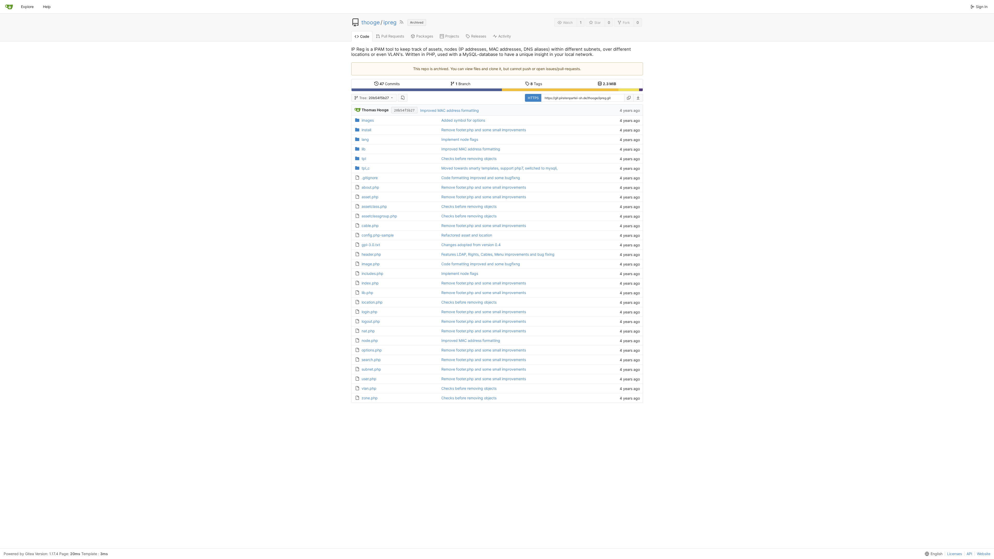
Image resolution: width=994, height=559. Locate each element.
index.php (370, 283)
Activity (504, 36)
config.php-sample (378, 235)
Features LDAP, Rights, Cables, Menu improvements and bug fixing (497, 254)
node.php (370, 340)
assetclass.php (374, 206)
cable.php (370, 225)
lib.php (367, 292)
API (969, 553)
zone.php (370, 398)
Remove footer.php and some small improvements (483, 130)
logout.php (371, 321)
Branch (463, 84)
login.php (369, 312)
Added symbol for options (463, 120)
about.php (370, 187)
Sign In (982, 6)
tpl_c (366, 168)
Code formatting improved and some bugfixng (480, 177)
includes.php (372, 273)
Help (47, 6)
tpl (364, 158)
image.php (371, 264)
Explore (27, 6)
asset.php (370, 197)
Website (983, 553)
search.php (371, 359)
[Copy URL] (628, 98)
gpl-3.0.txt (371, 244)
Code (364, 36)
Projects (452, 36)
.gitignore (370, 177)
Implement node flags (459, 139)
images (368, 120)
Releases (478, 36)
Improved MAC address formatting (449, 110)
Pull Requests (392, 36)
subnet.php (371, 369)
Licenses (954, 553)
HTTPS (533, 98)
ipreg (390, 22)
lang (365, 139)
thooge (370, 22)
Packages (424, 36)
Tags (536, 84)
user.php (369, 379)
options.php (372, 350)
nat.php (368, 331)
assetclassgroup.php (379, 216)
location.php (372, 302)
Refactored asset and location (466, 235)
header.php (371, 254)
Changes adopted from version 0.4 (471, 244)
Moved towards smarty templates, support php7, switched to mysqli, (499, 168)
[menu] (638, 98)
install (366, 130)
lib (364, 149)
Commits (389, 84)
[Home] (9, 7)
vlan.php (369, 388)
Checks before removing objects (468, 158)
